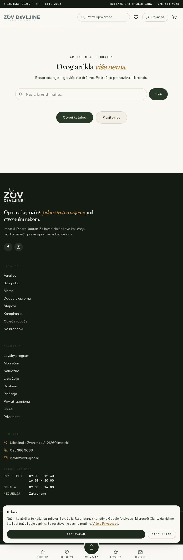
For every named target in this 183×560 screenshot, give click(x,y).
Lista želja (11, 378)
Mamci (9, 291)
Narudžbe (11, 371)
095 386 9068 (168, 3)
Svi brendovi (13, 329)
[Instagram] (18, 247)
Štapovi (10, 306)
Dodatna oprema (17, 298)
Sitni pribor (12, 283)
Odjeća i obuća (15, 321)
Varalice (10, 275)
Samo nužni (162, 534)
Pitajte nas (111, 117)
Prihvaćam (76, 534)
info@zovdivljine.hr (24, 458)
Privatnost (12, 417)
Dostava (10, 386)
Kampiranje (13, 313)
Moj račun (11, 363)
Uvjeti (8, 409)
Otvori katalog (74, 117)
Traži (158, 94)
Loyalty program (16, 355)
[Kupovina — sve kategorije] (91, 547)
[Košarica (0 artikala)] (174, 17)
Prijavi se (158, 17)
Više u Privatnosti (105, 523)
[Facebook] (8, 247)
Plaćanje (10, 394)
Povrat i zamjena (17, 401)
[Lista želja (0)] (136, 17)
